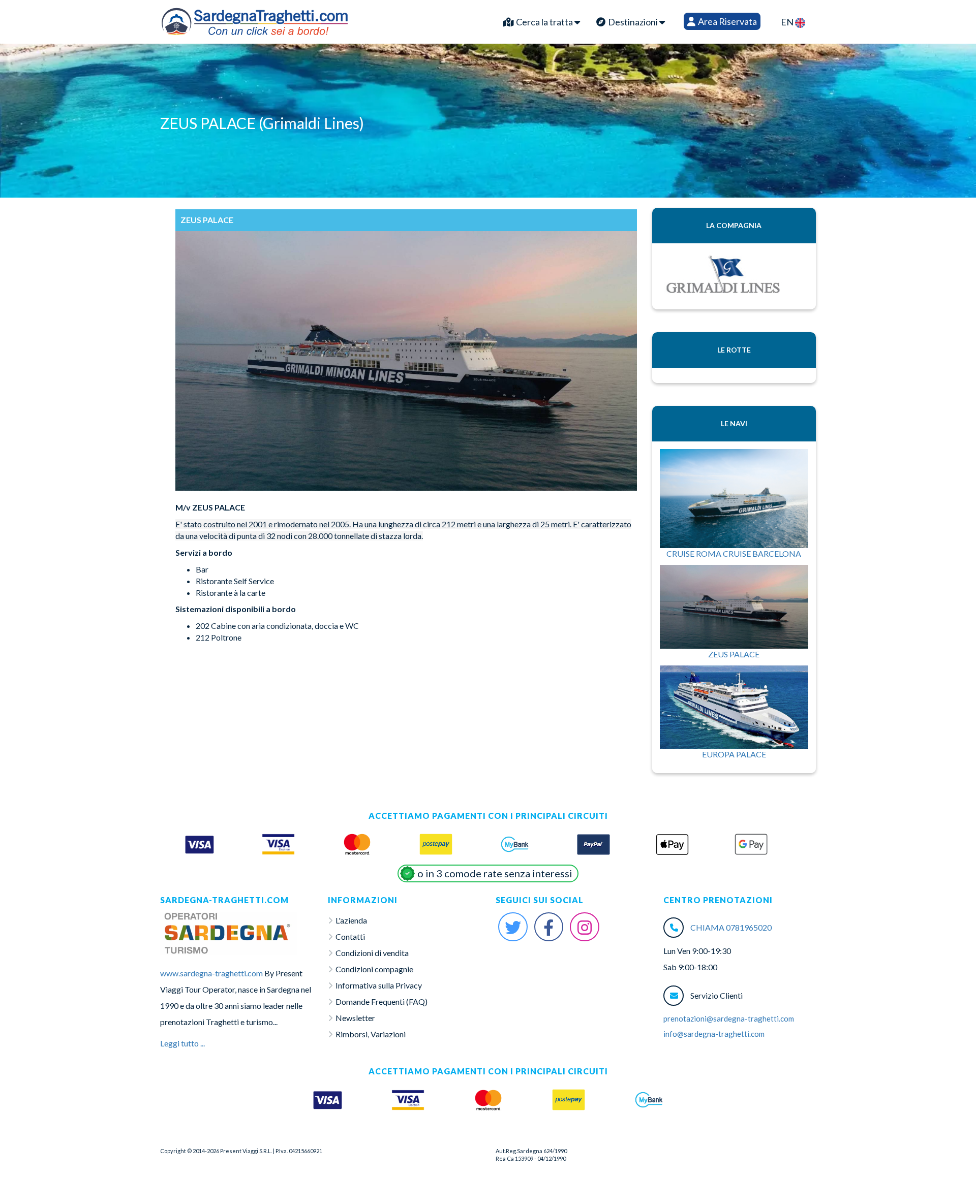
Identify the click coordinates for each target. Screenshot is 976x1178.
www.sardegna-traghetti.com (211, 973)
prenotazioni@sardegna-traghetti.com (728, 1018)
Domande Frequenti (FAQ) (382, 1001)
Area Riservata (726, 21)
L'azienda (351, 920)
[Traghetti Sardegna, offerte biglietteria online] (254, 19)
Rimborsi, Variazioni (371, 1034)
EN (788, 21)
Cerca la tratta (544, 21)
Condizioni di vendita (372, 953)
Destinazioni (632, 21)
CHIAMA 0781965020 (731, 927)
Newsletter (355, 1018)
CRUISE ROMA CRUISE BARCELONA (733, 553)
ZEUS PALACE (733, 654)
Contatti (350, 936)
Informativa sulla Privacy (379, 985)
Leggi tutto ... (182, 1043)
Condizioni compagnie (374, 969)
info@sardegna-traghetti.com (714, 1033)
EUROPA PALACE (734, 754)
